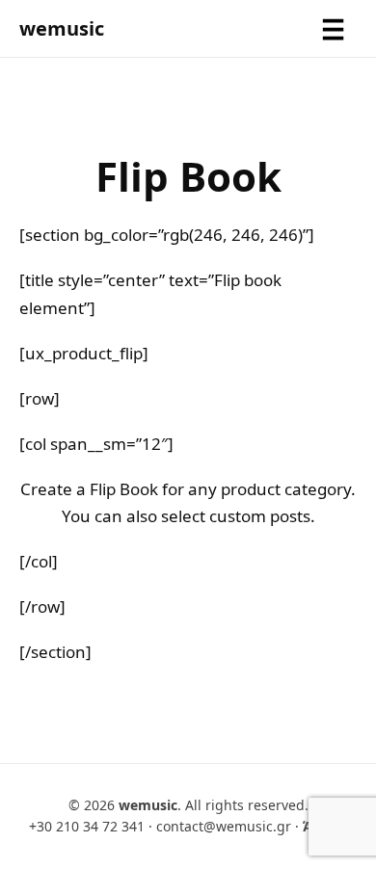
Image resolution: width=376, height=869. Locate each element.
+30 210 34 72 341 (87, 826)
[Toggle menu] (333, 29)
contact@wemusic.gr (223, 826)
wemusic (61, 28)
